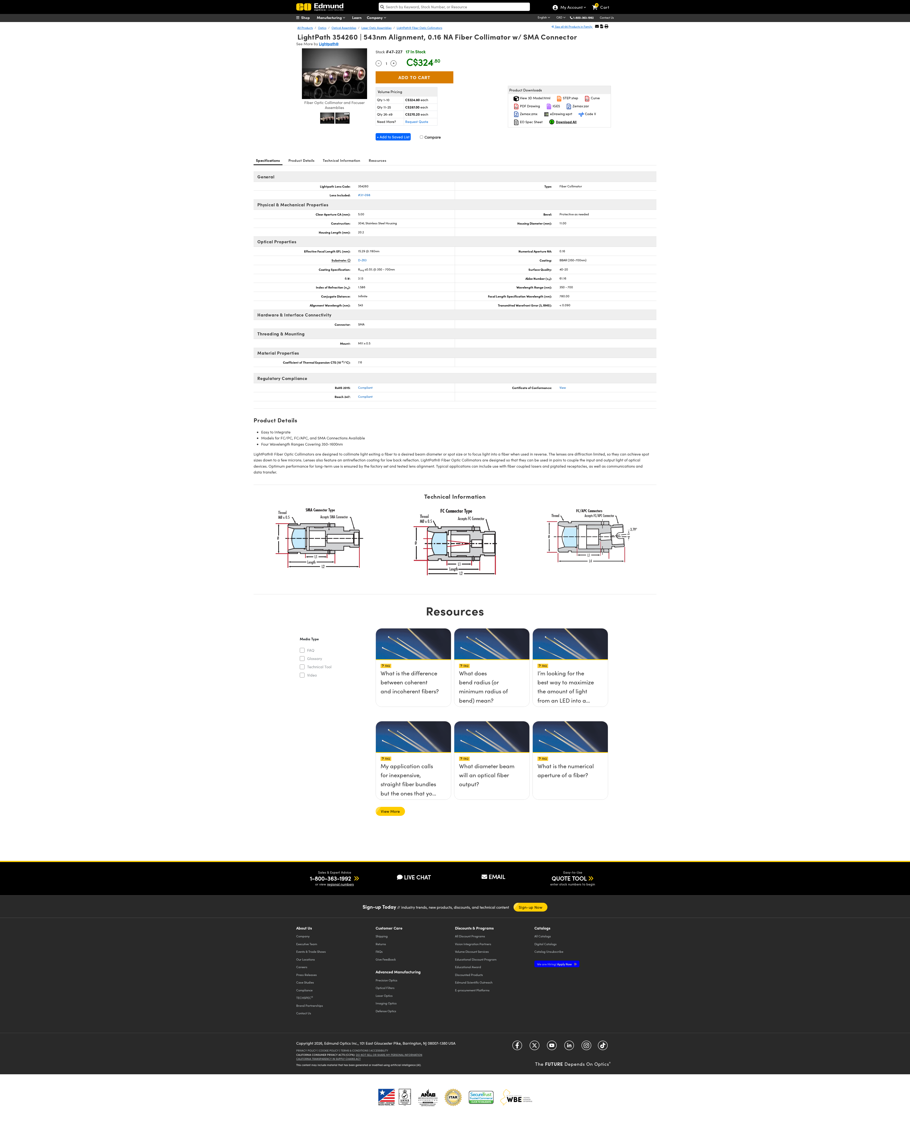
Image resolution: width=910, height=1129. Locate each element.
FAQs (379, 951)
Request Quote (416, 121)
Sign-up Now (530, 907)
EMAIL (497, 876)
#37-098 (364, 195)
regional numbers (340, 884)
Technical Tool (319, 666)
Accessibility (379, 1050)
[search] (454, 7)
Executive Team (306, 944)
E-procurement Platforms (472, 990)
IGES (556, 106)
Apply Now (555, 964)
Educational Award (468, 967)
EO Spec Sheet (531, 122)
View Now (413, 674)
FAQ (310, 650)
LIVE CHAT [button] (417, 877)
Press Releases (306, 975)
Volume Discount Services (472, 951)
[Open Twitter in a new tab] (534, 1046)
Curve (595, 98)
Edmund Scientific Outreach (473, 982)
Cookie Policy (329, 1050)
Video (312, 675)
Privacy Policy (306, 1050)
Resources (377, 160)
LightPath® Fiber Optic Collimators (419, 28)
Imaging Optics (386, 1003)
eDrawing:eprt (560, 114)
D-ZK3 (362, 260)
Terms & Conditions (354, 1050)
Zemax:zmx (528, 114)
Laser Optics (384, 996)
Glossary (314, 658)
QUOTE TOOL (569, 878)
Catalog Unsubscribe (548, 951)
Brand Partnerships (309, 1005)
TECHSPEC (304, 997)
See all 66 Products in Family (573, 26)
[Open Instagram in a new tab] (586, 1046)
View (563, 387)
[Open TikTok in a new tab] (603, 1046)
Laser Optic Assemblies (376, 28)
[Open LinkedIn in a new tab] (569, 1046)
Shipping (382, 936)
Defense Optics (386, 1011)
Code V (590, 114)
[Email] (597, 26)
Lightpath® (329, 43)
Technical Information (341, 160)
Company (375, 17)
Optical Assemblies (344, 28)
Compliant (365, 387)
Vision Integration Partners (473, 944)
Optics (322, 28)
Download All (566, 121)
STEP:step (570, 98)
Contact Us (607, 17)
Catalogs (542, 936)
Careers (301, 967)
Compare (432, 137)
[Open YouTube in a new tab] (552, 1046)
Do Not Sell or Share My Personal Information (389, 1055)
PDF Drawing (529, 106)
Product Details (301, 160)
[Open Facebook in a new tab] (517, 1046)
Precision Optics (386, 980)
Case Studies (305, 982)
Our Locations (305, 959)
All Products (305, 28)
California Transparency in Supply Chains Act (328, 1059)
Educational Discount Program (475, 959)
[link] (602, 3)
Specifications (268, 160)
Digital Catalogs (545, 944)
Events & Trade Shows (311, 951)
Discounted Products (469, 975)
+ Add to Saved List (393, 136)
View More (390, 811)
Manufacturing (330, 17)
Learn (357, 17)
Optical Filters (385, 988)
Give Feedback (386, 959)
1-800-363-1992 (583, 17)
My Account (571, 8)
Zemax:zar (580, 106)
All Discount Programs (470, 936)
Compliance (304, 990)
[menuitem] (308, 17)
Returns (381, 944)
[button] (585, 17)
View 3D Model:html (534, 98)
